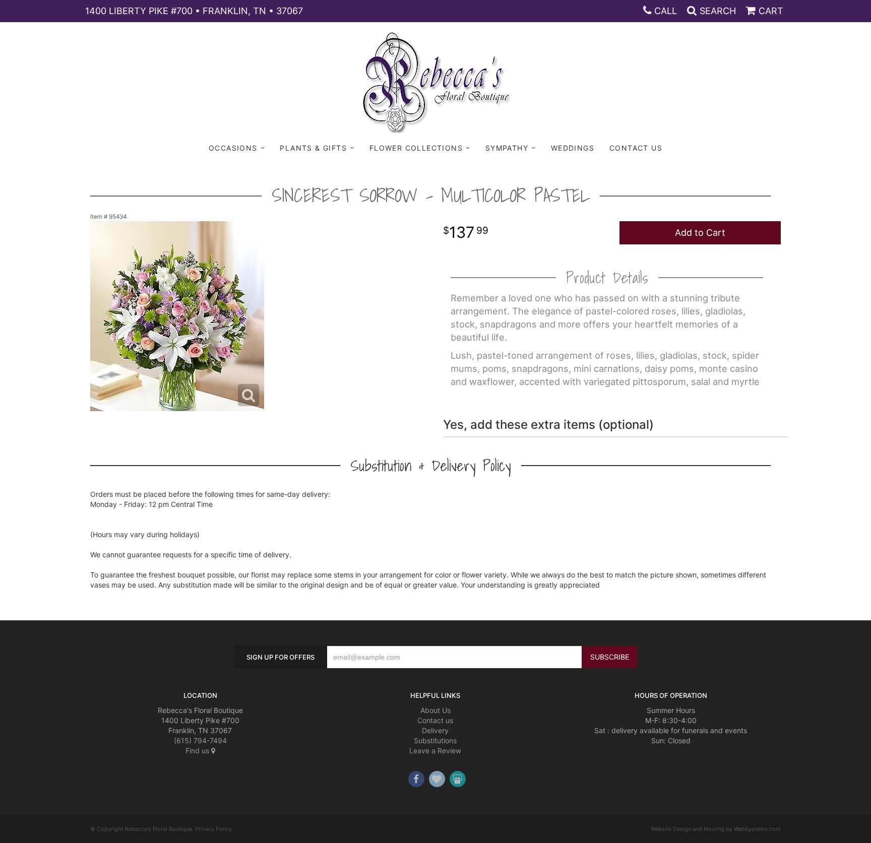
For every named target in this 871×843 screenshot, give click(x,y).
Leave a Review (435, 750)
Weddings (572, 148)
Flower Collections (416, 148)
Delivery (435, 730)
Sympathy (506, 148)
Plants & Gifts (313, 148)
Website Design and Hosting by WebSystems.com (716, 828)
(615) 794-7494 (200, 740)
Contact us (435, 720)
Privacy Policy (213, 828)
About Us (435, 710)
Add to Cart (700, 232)
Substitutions (435, 740)
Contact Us (635, 148)
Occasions (233, 148)
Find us (198, 750)
